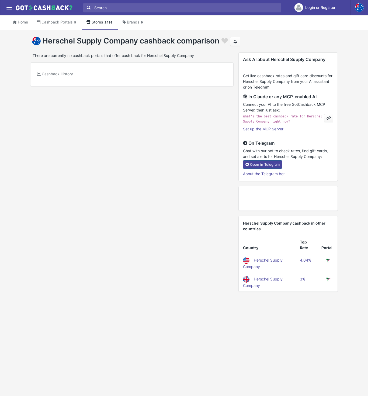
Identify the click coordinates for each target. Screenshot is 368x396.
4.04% (305, 260)
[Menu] (9, 7)
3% (302, 279)
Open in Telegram (265, 164)
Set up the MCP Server (263, 129)
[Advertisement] (288, 198)
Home (23, 22)
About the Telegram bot (264, 173)
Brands (135, 22)
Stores (102, 22)
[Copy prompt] (328, 118)
